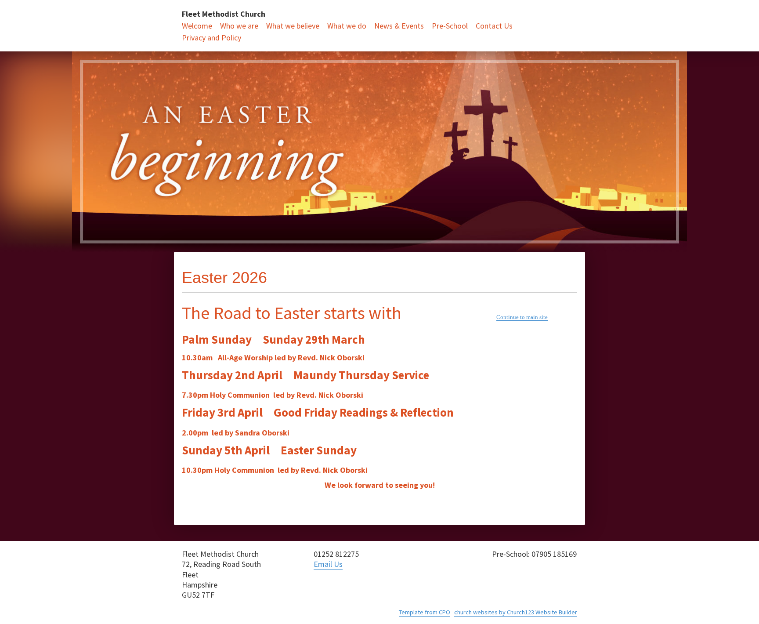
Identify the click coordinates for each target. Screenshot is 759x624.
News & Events (399, 26)
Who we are (239, 26)
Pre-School (450, 26)
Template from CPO (424, 612)
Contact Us (494, 26)
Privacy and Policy (211, 38)
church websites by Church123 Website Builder (515, 612)
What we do (346, 26)
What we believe (292, 26)
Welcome (197, 26)
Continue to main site (522, 317)
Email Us (328, 564)
